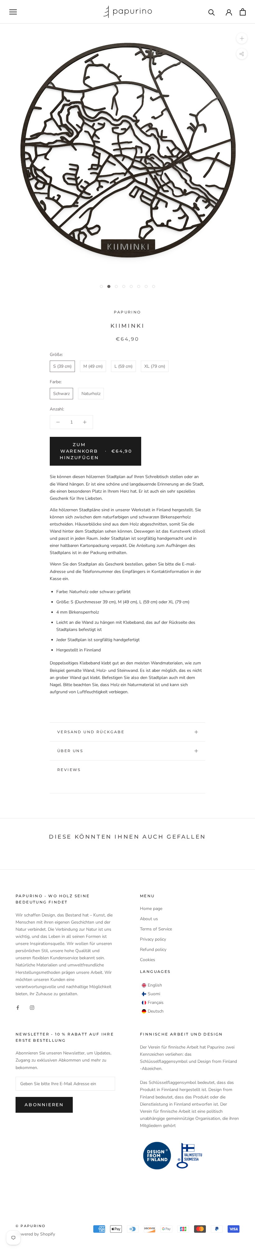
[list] (152, 998)
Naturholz (90, 394)
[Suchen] (211, 12)
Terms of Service (156, 929)
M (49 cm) (93, 366)
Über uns (70, 750)
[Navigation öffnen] (13, 12)
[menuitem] (152, 985)
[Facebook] (18, 1007)
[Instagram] (32, 1007)
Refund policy (153, 949)
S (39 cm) (62, 366)
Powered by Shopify (35, 1234)
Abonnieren (44, 1104)
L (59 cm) (123, 366)
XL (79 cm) (154, 366)
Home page (151, 909)
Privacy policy (153, 939)
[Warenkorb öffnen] (243, 12)
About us (149, 919)
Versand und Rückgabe (90, 732)
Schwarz (61, 394)
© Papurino (30, 1226)
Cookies (147, 960)
